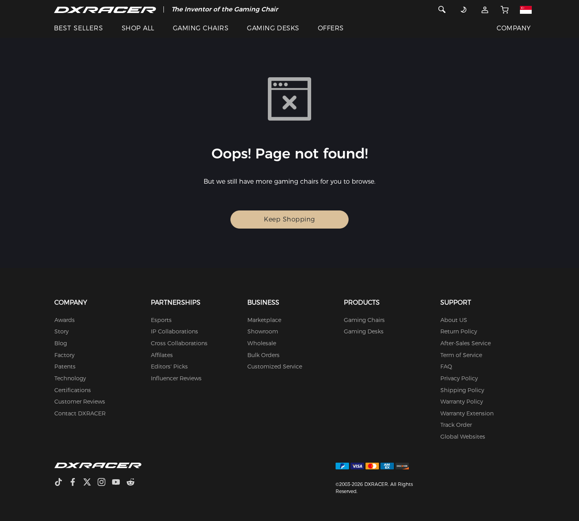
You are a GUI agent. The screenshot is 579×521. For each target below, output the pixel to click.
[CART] (504, 9)
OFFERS (331, 28)
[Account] (485, 9)
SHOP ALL (138, 28)
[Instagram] (104, 483)
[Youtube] (119, 483)
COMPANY (514, 28)
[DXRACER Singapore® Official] (105, 9)
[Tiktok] (61, 483)
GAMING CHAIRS (200, 28)
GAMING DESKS (273, 28)
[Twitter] (90, 483)
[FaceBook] (76, 483)
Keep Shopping (289, 219)
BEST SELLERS (78, 28)
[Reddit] (133, 483)
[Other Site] (525, 9)
